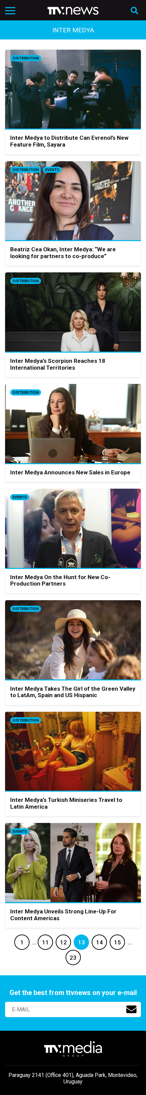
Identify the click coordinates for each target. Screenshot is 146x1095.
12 (63, 942)
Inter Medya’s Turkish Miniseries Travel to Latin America (66, 803)
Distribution (26, 58)
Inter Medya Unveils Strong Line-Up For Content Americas (63, 915)
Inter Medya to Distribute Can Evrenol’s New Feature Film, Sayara (69, 141)
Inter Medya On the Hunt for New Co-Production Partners (60, 580)
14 (99, 942)
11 (45, 942)
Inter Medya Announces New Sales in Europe (70, 472)
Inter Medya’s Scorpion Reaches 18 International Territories (57, 364)
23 (73, 957)
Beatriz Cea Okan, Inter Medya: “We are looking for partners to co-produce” (63, 252)
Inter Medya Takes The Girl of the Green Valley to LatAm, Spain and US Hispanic (72, 692)
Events (52, 170)
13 (81, 942)
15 (117, 942)
